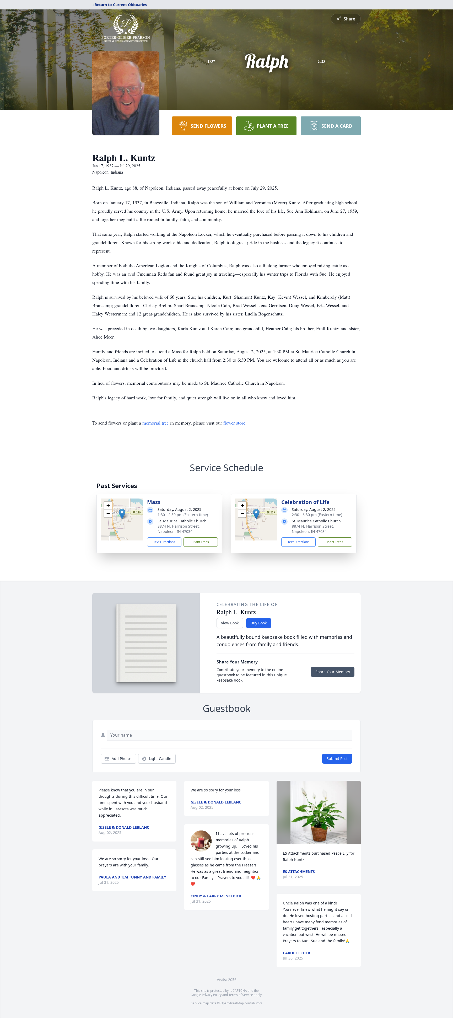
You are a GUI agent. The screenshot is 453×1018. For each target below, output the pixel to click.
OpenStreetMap (232, 1003)
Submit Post (337, 758)
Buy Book (259, 622)
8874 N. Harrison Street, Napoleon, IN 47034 (179, 529)
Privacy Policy (212, 995)
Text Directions (164, 542)
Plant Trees (201, 542)
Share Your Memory (332, 671)
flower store (234, 423)
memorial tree (155, 423)
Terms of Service (241, 995)
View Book (230, 622)
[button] (122, 514)
